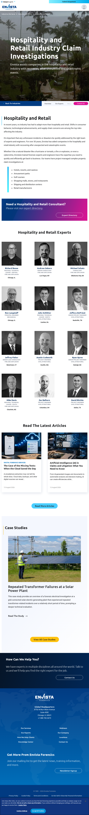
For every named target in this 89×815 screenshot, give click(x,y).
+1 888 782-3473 (44, 718)
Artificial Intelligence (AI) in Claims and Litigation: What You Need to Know (66, 465)
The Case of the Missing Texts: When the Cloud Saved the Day (20, 467)
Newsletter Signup (68, 770)
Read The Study (16, 615)
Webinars (63, 728)
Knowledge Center (25, 742)
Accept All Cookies (38, 811)
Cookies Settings (22, 811)
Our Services (26, 728)
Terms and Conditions (41, 796)
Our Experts (26, 732)
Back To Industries (12, 103)
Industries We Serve (8, 14)
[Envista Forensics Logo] (44, 697)
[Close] (85, 801)
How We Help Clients (25, 737)
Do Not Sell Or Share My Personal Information (66, 796)
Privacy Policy (13, 796)
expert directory (33, 208)
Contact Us (81, 103)
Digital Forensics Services (15, 462)
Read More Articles (44, 505)
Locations (63, 737)
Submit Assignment (69, 2)
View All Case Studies (44, 639)
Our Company (63, 732)
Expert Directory (69, 215)
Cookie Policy (25, 796)
